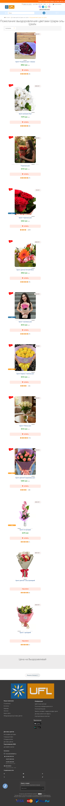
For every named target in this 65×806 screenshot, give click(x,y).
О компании (7, 703)
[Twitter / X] (4, 777)
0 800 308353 (8, 766)
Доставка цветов (8, 741)
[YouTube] (23, 777)
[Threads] (42, 773)
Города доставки (8, 737)
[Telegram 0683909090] (43, 7)
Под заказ (25, 589)
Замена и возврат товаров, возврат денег (46, 711)
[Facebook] (23, 773)
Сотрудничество (8, 739)
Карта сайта (7, 713)
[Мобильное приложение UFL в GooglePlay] (38, 727)
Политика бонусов (40, 709)
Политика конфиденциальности (44, 706)
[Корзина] (44, 13)
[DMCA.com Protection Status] (42, 793)
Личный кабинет (57, 4)
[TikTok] (42, 777)
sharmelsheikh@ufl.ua (11, 753)
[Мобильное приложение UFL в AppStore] (37, 723)
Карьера (6, 708)
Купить (26, 70)
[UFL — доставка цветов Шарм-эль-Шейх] (9, 7)
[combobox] (10, 28)
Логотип (6, 711)
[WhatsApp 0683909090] (46, 7)
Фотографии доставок (10, 734)
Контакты (6, 706)
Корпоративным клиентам (42, 716)
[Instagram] (49, 7)
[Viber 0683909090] (40, 7)
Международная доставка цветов (13, 716)
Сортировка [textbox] (8, 28)
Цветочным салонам (40, 704)
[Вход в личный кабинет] (53, 4)
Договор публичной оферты (43, 713)
